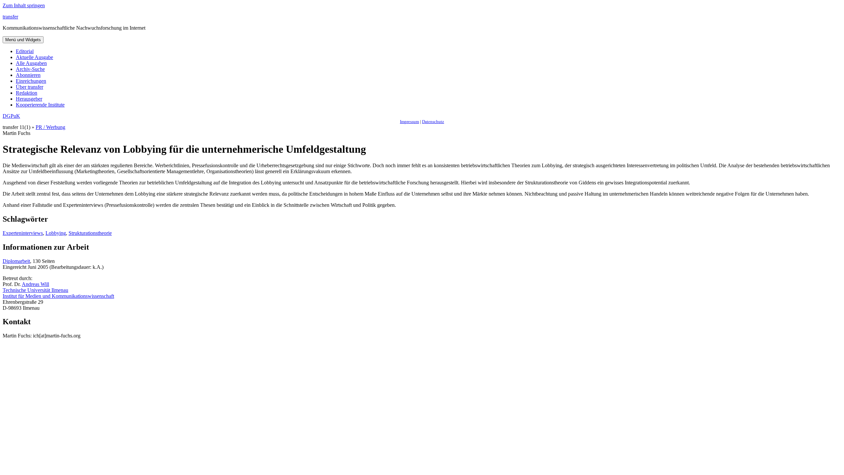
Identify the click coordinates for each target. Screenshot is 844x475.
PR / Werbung (50, 127)
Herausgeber (29, 99)
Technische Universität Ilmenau (35, 290)
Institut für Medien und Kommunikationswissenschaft (58, 296)
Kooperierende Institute (40, 105)
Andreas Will (35, 284)
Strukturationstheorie (90, 233)
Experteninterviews (23, 233)
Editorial (25, 51)
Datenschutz (433, 121)
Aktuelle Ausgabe (34, 57)
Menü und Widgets (23, 39)
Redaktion (26, 93)
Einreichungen (31, 81)
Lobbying (55, 233)
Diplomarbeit (16, 261)
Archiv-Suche (30, 69)
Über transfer (29, 87)
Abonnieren (28, 75)
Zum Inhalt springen (24, 5)
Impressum (409, 121)
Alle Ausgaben (31, 63)
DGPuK (11, 116)
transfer (10, 16)
